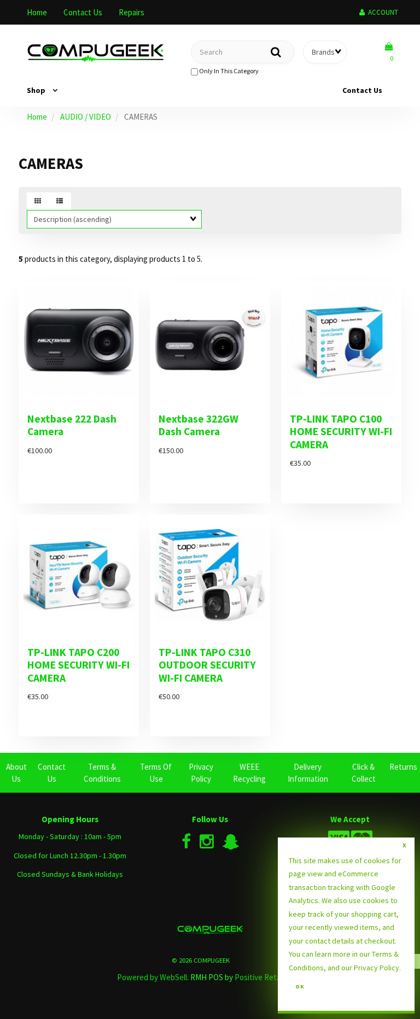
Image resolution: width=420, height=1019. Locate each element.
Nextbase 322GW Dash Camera (198, 425)
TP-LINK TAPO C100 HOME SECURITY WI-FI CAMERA (341, 431)
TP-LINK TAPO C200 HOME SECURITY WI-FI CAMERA (78, 665)
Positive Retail (259, 977)
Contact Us (82, 12)
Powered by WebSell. (153, 977)
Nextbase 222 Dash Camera (71, 425)
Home (37, 12)
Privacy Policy (376, 968)
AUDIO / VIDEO (85, 117)
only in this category (228, 71)
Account (381, 12)
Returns (403, 767)
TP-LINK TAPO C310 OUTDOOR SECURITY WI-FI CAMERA (207, 665)
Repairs (131, 12)
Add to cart (109, 511)
